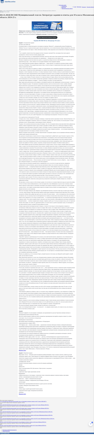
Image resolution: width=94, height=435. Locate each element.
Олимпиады (64, 6)
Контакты (79, 6)
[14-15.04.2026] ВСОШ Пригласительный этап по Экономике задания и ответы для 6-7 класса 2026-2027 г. (23, 401)
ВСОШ (1, 11)
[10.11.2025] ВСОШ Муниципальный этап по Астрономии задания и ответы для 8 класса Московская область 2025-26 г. (26, 415)
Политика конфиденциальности (10, 429)
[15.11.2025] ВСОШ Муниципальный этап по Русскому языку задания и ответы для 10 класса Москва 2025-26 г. (24, 408)
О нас (74, 6)
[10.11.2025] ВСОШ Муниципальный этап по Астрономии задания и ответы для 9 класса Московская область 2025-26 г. (26, 411)
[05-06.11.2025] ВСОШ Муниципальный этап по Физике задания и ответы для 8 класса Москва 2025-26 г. (23, 422)
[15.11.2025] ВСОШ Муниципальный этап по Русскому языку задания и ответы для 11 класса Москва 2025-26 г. (24, 404)
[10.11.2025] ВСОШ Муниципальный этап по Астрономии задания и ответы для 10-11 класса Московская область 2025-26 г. (27, 418)
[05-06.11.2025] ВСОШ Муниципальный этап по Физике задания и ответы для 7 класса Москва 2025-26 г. (23, 425)
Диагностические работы (67, 8)
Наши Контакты (6, 431)
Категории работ (62, 5)
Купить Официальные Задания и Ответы (47, 37)
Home (1, 10)
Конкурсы (64, 7)
